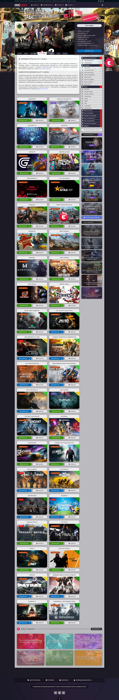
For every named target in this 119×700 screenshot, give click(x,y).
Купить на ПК (90, 51)
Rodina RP (32, 231)
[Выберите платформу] (82, 68)
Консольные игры (89, 72)
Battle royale (41, 1)
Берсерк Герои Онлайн (92, 181)
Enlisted (64, 125)
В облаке (65, 53)
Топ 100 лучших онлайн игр (93, 217)
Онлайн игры (47, 5)
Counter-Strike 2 (64, 548)
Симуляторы (87, 96)
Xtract (32, 548)
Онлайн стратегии (89, 94)
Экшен (93, 35)
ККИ (85, 103)
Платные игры (88, 62)
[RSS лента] (103, 1)
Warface (32, 257)
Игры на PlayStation (89, 75)
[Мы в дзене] (101, 1)
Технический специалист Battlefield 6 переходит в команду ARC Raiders (91, 233)
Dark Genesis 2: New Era (91, 155)
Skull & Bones (32, 469)
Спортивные (87, 105)
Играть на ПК (24, 120)
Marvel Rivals (64, 284)
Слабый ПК (63, 1)
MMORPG (53, 103)
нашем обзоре (45, 68)
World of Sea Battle (64, 99)
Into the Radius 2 (32, 390)
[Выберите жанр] (82, 89)
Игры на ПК (87, 68)
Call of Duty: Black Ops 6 (64, 310)
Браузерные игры (88, 70)
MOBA (86, 101)
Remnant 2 (32, 601)
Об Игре (20, 53)
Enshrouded (32, 495)
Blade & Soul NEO (92, 168)
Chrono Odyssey (91, 142)
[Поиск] (102, 5)
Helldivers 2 (64, 469)
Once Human (64, 390)
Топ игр (59, 5)
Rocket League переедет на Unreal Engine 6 (91, 258)
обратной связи (43, 88)
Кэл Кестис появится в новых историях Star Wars (91, 246)
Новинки (17, 1)
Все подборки (96, 629)
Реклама (51, 680)
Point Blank (32, 284)
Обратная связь (35, 680)
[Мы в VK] (99, 1)
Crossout (32, 205)
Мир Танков (64, 257)
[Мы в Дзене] (59, 692)
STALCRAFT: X (32, 125)
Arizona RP (32, 99)
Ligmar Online (92, 194)
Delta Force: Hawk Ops (32, 310)
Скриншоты (51, 53)
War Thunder (64, 231)
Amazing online (64, 152)
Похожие (43, 53)
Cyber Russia (32, 443)
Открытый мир (24, 1)
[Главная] (21, 5)
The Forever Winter (32, 363)
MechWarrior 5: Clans (32, 337)
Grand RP (32, 152)
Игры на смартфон (89, 79)
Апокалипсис (49, 1)
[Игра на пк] (87, 33)
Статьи (69, 5)
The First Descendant (32, 416)
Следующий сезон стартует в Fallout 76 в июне (91, 271)
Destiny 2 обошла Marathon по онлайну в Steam (92, 295)
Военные (70, 1)
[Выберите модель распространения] (82, 61)
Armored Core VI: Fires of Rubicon (64, 575)
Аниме (35, 1)
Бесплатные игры (88, 60)
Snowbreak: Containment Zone (64, 601)
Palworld (64, 495)
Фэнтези (31, 1)
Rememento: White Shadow (92, 207)
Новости (36, 5)
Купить (26, 53)
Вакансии (64, 680)
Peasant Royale (32, 522)
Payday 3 (32, 575)
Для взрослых (88, 108)
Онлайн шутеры (87, 35)
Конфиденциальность (84, 680)
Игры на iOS (87, 84)
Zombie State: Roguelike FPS (64, 443)
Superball (64, 416)
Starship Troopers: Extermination (64, 337)
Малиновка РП (32, 178)
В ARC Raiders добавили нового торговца (91, 283)
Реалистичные (56, 1)
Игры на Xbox (87, 77)
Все (99, 134)
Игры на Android (88, 82)
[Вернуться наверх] (59, 698)
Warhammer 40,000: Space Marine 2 (64, 363)
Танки (74, 1)
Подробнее (40, 120)
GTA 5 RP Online (64, 178)
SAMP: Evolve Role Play (64, 205)
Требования (33, 53)
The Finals (64, 522)
